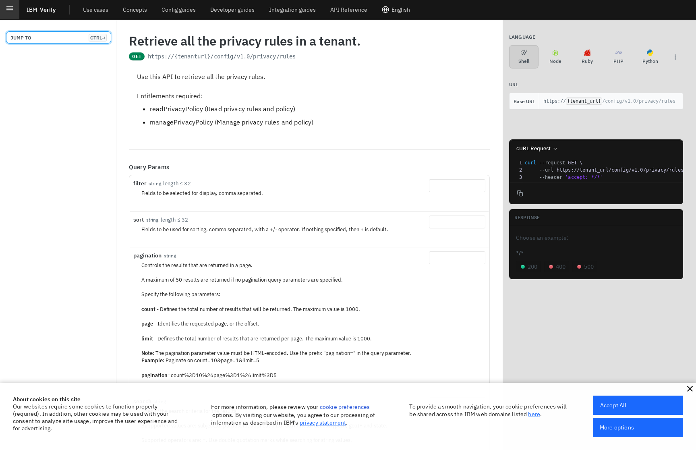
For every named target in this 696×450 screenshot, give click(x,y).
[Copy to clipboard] (304, 57)
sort (138, 219)
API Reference (348, 9)
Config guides (179, 9)
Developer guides (232, 9)
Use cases (95, 9)
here (534, 414)
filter (140, 183)
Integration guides (292, 9)
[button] (690, 389)
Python (650, 61)
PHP (618, 61)
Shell (523, 61)
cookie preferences (345, 407)
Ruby (587, 61)
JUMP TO (57, 38)
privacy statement (323, 422)
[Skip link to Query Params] (123, 167)
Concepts (135, 9)
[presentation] (606, 170)
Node (555, 61)
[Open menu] (9, 9)
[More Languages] (675, 57)
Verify (41, 9)
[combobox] (457, 185)
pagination (147, 255)
